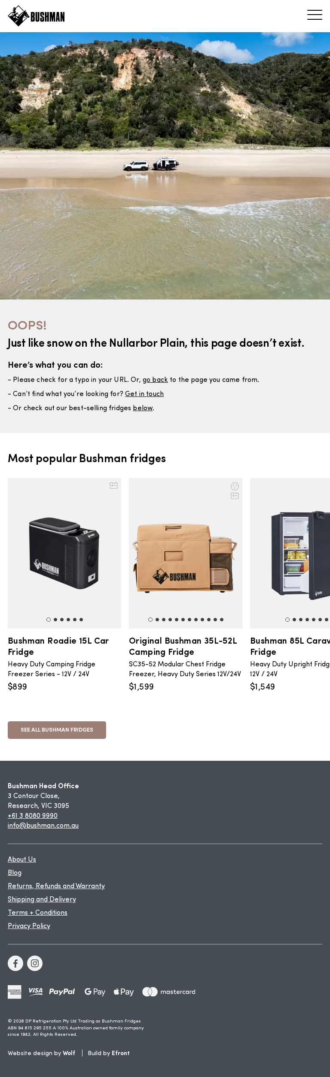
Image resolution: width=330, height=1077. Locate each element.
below (143, 408)
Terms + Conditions (37, 913)
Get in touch (144, 394)
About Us (22, 859)
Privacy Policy (29, 926)
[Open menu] (314, 15)
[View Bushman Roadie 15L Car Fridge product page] (64, 553)
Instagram (35, 963)
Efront (121, 1052)
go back (155, 380)
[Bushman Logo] (36, 16)
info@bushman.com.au (43, 826)
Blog (14, 873)
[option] (68, 585)
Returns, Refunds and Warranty (56, 886)
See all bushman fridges (57, 729)
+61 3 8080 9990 (33, 816)
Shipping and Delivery (42, 899)
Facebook (15, 963)
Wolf (69, 1052)
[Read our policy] (14, 991)
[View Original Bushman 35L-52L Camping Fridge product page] (185, 553)
